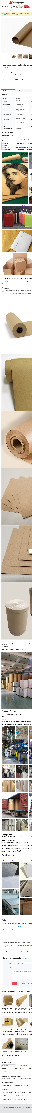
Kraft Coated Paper (7, 1099)
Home (2, 10)
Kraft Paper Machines (21, 1095)
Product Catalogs (22, 1065)
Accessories (4, 1068)
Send (14, 983)
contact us (6, 14)
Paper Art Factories (7, 1092)
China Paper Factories (20, 1092)
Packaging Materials (20, 10)
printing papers (4, 1071)
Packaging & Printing (10, 10)
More (2, 1102)
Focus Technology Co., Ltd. (18, 1107)
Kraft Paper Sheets (18, 1085)
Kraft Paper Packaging (8, 1095)
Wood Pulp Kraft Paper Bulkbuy (22, 1099)
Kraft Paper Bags (7, 1085)
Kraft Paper (28, 10)
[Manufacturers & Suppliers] (16, 2)
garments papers (19, 1068)
